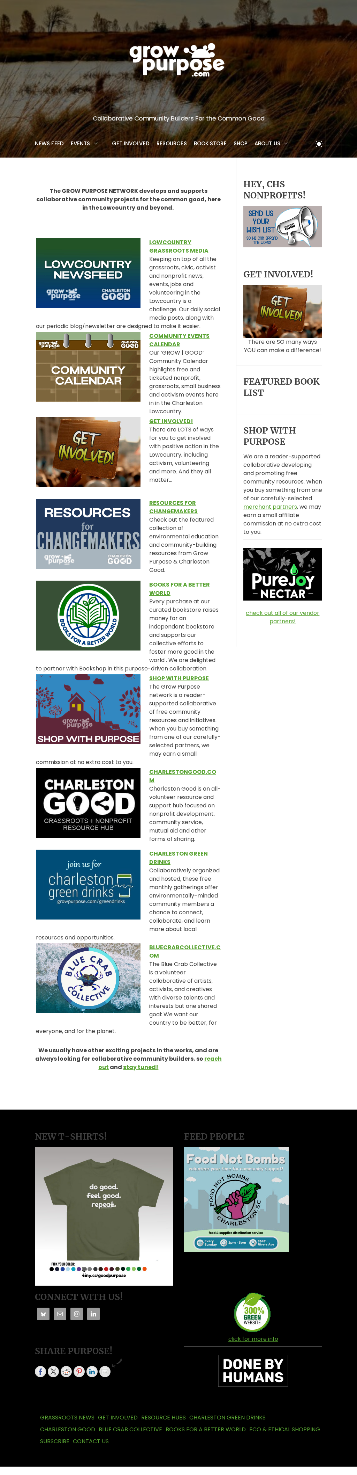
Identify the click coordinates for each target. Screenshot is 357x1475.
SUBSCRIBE (54, 1441)
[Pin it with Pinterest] (79, 1371)
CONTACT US (91, 1441)
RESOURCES (172, 143)
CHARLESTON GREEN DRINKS (227, 1418)
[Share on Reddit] (66, 1371)
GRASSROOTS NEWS (67, 1418)
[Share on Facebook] (40, 1371)
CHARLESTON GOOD (67, 1429)
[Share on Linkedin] (92, 1371)
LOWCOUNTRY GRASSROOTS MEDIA (178, 246)
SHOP (241, 143)
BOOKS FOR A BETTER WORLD (206, 1429)
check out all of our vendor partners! (282, 617)
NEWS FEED (49, 143)
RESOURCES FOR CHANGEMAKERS (173, 507)
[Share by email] (105, 1371)
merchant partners (270, 507)
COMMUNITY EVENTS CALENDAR (179, 340)
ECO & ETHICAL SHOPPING (284, 1429)
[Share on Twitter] (53, 1371)
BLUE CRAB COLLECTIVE (130, 1429)
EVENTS (80, 143)
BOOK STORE (210, 143)
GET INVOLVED (131, 143)
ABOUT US (267, 143)
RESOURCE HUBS (163, 1418)
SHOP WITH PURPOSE (179, 678)
